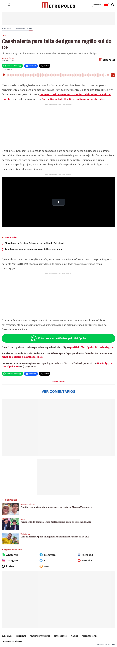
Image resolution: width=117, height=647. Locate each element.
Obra (31, 28)
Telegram (50, 554)
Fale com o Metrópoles (12, 641)
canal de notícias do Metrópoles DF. (22, 356)
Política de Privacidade (40, 636)
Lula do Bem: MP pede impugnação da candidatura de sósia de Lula (55, 536)
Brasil (23, 519)
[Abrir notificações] (9, 5)
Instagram (12, 560)
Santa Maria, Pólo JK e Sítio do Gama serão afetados (73, 99)
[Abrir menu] (4, 5)
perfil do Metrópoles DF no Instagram (92, 347)
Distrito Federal (20, 28)
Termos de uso (60, 636)
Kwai (47, 566)
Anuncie (74, 636)
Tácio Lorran (25, 534)
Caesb (56, 382)
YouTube (86, 560)
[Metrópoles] (58, 5)
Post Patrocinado (90, 636)
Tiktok (10, 566)
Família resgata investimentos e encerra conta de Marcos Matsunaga (56, 507)
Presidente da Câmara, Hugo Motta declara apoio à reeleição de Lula (56, 522)
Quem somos (7, 636)
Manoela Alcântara (28, 505)
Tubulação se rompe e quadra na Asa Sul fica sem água (33, 249)
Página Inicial (6, 28)
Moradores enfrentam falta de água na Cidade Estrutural (34, 243)
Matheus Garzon (8, 58)
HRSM (61, 382)
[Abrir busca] (112, 5)
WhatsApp (12, 554)
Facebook (87, 554)
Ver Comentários (58, 391)
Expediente (21, 636)
